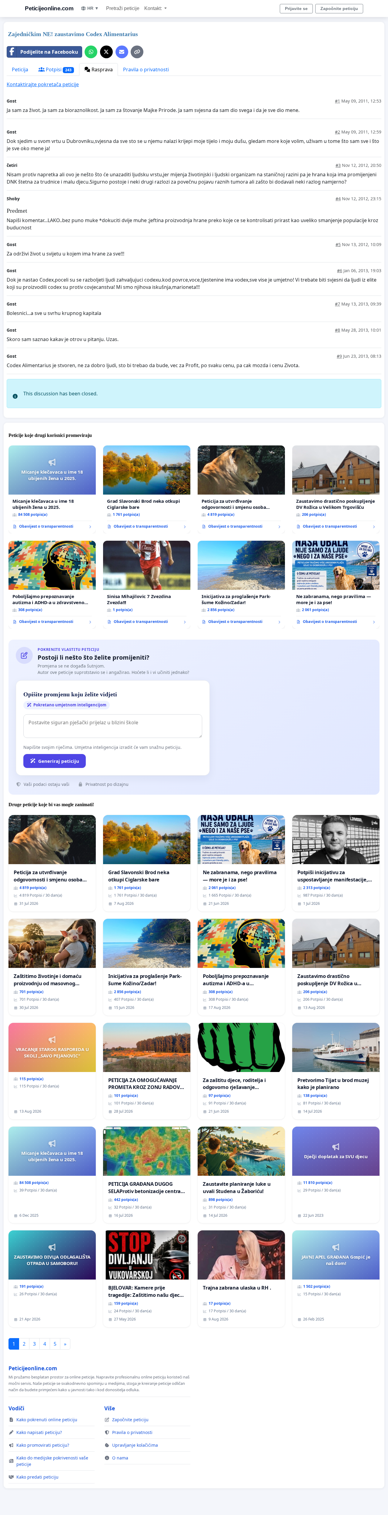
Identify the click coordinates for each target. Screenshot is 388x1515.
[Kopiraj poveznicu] (137, 52)
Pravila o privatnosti (146, 69)
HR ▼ (93, 8)
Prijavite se (296, 8)
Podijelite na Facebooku (49, 52)
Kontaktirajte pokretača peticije (43, 84)
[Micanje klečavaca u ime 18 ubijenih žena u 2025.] (52, 489)
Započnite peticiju (339, 8)
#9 (339, 356)
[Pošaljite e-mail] (121, 52)
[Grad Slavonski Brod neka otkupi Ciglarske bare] (146, 489)
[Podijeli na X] (106, 52)
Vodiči (16, 1408)
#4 (338, 198)
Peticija (20, 69)
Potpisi (58, 69)
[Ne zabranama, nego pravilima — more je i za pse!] (336, 585)
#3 (338, 165)
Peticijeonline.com (49, 8)
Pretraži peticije (122, 8)
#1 (337, 101)
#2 (337, 132)
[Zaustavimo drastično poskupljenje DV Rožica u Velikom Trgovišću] (336, 489)
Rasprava (101, 69)
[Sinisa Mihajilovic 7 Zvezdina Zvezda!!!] (146, 585)
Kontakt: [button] (153, 8)
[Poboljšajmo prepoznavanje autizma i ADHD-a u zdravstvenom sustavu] (52, 585)
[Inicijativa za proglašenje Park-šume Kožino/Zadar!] (241, 585)
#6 (339, 270)
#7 (337, 304)
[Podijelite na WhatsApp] (91, 52)
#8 (337, 330)
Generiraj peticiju (58, 761)
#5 (338, 244)
